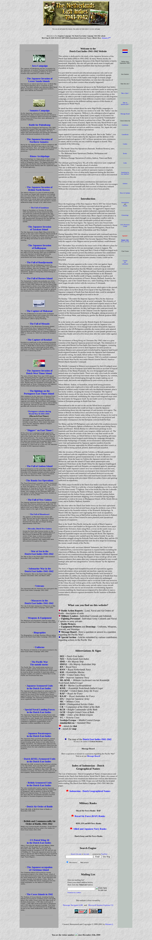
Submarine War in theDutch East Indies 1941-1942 (39, 570)
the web (86, 854)
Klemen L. (109, 924)
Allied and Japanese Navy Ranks (89, 829)
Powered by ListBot (74, 892)
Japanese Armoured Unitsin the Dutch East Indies (40, 687)
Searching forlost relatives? (125, 173)
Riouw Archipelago (39, 156)
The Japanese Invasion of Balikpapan (39, 246)
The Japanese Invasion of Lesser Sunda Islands (39, 79)
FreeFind (104, 854)
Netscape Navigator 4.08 (73, 905)
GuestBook (125, 134)
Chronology (125, 215)
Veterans (39, 586)
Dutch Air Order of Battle (40, 806)
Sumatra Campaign (40, 110)
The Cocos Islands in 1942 (40, 894)
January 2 (106, 38)
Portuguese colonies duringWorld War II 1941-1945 (39, 412)
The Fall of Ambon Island (40, 466)
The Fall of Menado (40, 323)
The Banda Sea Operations (39, 480)
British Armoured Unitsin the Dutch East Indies (39, 784)
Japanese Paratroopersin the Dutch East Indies (39, 734)
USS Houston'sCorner (125, 225)
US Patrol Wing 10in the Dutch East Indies (39, 841)
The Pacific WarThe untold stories (39, 663)
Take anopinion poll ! (125, 103)
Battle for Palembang (39, 125)
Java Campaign (40, 66)
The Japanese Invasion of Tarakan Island (39, 228)
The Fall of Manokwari (39, 514)
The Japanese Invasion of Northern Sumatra (39, 140)
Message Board (125, 114)
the (125, 262)
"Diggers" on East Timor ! (39, 430)
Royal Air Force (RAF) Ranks (90, 816)
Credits (125, 144)
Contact (125, 260)
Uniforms (39, 647)
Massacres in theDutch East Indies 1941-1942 (39, 602)
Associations (125, 202)
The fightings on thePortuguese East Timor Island (39, 392)
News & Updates (125, 193)
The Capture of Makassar (40, 311)
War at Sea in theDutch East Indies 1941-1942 (39, 552)
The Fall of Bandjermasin (40, 262)
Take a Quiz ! (125, 93)
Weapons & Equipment (40, 618)
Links (125, 163)
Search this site (76, 854)
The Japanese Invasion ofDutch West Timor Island (39, 372)
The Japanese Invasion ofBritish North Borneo (39, 188)
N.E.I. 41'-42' (125, 241)
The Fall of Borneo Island (40, 278)
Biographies (40, 632)
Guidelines (125, 125)
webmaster (125, 264)
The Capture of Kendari (39, 339)
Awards (125, 206)
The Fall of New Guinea (40, 500)
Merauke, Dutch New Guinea (40, 529)
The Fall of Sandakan (40, 208)
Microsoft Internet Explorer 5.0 (100, 905)
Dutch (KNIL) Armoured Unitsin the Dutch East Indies (39, 760)
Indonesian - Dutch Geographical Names (89, 791)
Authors (125, 183)
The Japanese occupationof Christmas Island (39, 868)
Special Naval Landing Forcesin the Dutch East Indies (40, 710)
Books (125, 153)
